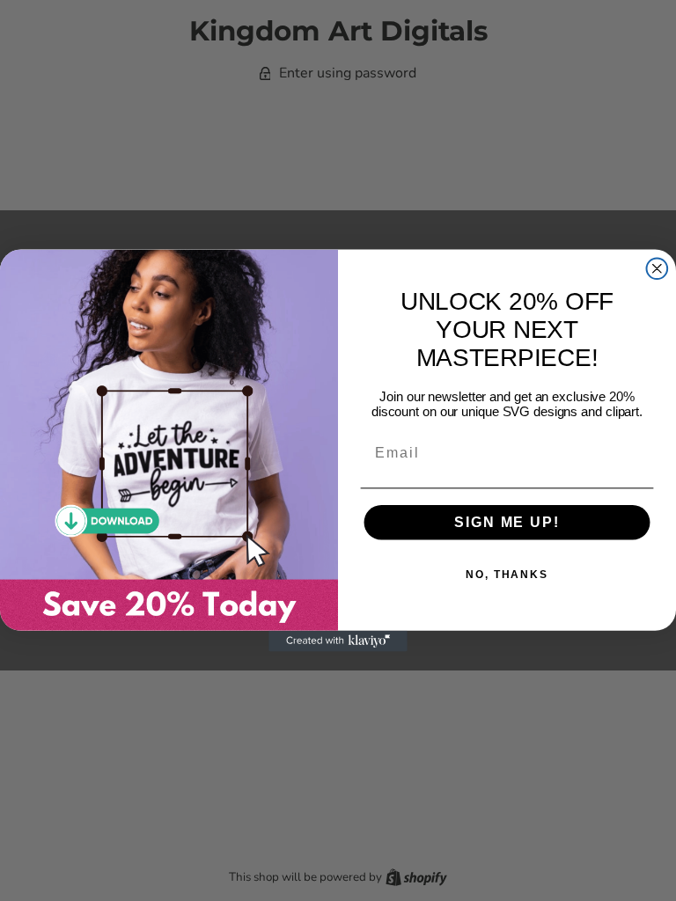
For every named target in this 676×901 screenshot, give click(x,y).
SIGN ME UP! (506, 522)
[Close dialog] (657, 268)
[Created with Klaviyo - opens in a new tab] (338, 641)
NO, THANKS (507, 574)
